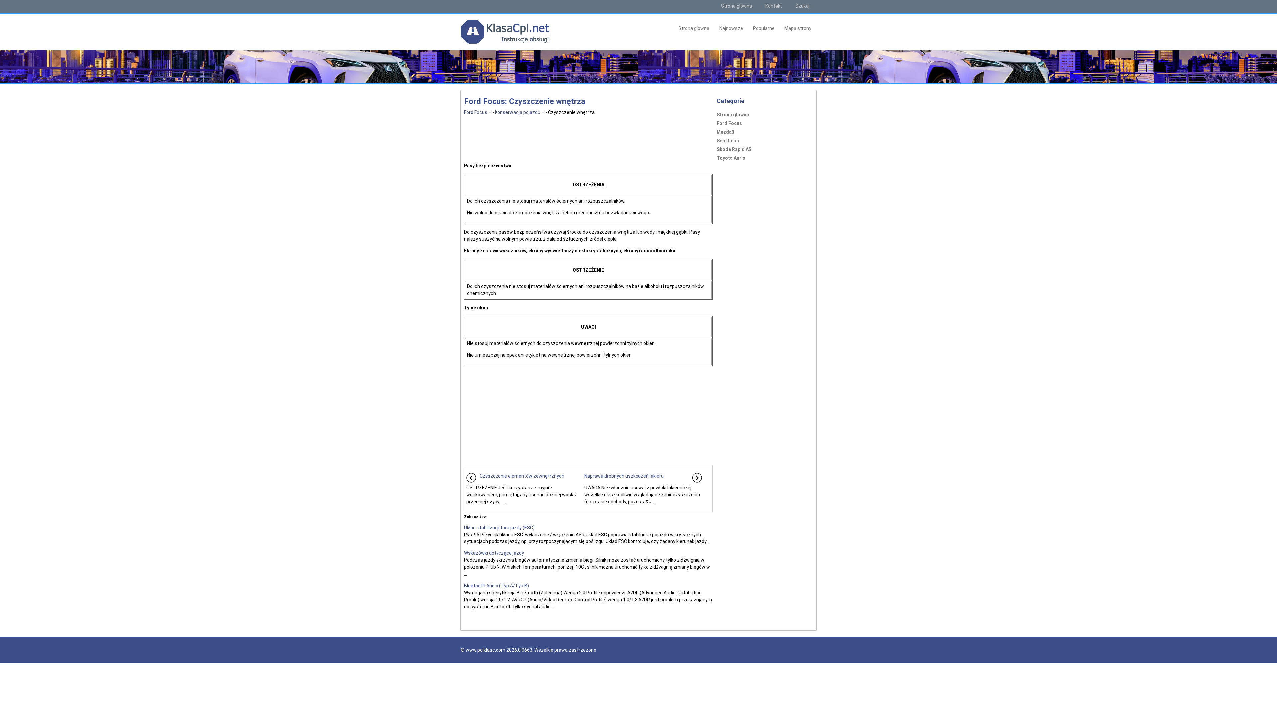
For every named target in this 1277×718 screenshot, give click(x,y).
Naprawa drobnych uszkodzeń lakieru (624, 476)
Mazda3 (725, 132)
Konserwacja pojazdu (517, 112)
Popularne (764, 28)
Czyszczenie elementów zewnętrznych (522, 476)
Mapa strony (797, 28)
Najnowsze (731, 28)
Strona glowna (736, 6)
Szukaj (802, 6)
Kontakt (773, 6)
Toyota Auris (731, 158)
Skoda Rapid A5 (734, 149)
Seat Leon (728, 140)
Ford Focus (475, 112)
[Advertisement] (588, 138)
